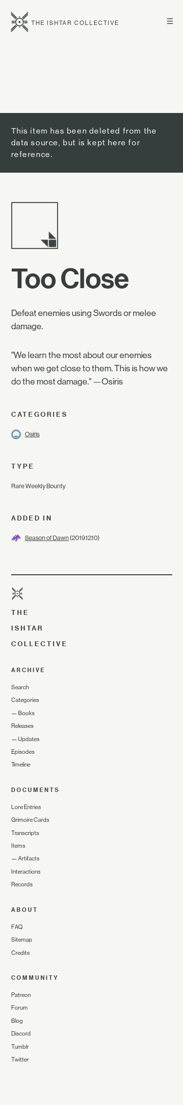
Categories (25, 700)
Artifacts (29, 858)
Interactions (26, 871)
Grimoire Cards (30, 819)
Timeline (20, 764)
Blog (17, 1020)
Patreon (21, 995)
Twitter (20, 1059)
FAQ (16, 927)
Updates (29, 739)
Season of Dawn (47, 537)
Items (18, 845)
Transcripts (25, 833)
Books (26, 713)
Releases (22, 725)
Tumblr (20, 1046)
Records (22, 884)
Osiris (32, 434)
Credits (20, 952)
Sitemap (21, 939)
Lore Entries (26, 807)
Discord (21, 1033)
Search (20, 687)
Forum (19, 1007)
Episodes (23, 751)
